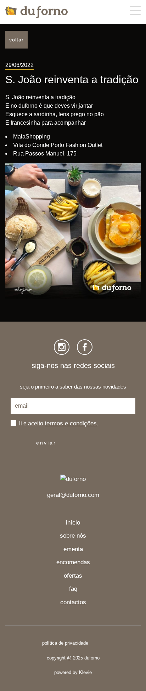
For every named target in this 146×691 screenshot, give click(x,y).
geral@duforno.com (73, 495)
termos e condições (71, 423)
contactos (73, 602)
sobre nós (73, 535)
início (73, 522)
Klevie (85, 672)
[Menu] (135, 10)
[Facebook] (84, 347)
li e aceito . (58, 423)
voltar (16, 40)
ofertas (73, 575)
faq (73, 588)
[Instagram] (61, 347)
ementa (73, 549)
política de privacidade (65, 643)
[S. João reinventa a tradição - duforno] (36, 12)
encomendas (73, 562)
